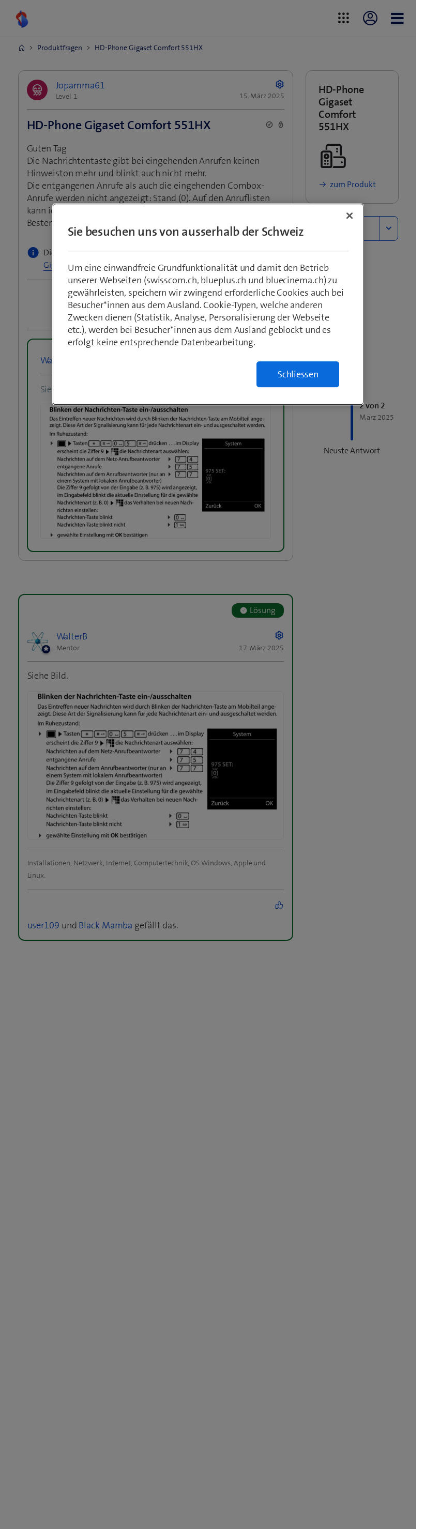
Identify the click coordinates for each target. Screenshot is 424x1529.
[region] (208, 304)
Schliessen (298, 374)
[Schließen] (349, 215)
